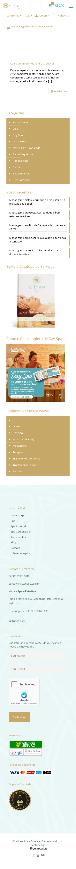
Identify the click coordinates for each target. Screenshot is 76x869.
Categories (12, 15)
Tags (27, 15)
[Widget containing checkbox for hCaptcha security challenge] (24, 691)
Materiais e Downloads (26, 148)
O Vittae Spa (18, 515)
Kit (14, 420)
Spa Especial (18, 526)
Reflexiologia (20, 160)
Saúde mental (21, 173)
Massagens (20, 445)
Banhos (17, 471)
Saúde (17, 167)
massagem (19, 141)
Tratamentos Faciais (25, 465)
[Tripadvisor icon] (42, 855)
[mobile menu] (70, 6)
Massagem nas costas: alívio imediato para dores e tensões (34, 252)
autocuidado (20, 122)
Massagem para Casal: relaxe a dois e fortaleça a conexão (37, 239)
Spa (13, 521)
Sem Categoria (21, 180)
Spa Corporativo (20, 531)
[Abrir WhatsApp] (66, 859)
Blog (15, 128)
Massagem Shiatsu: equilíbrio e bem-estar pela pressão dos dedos (37, 201)
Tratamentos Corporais (26, 458)
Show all (65, 15)
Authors (43, 15)
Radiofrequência (23, 154)
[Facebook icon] (34, 855)
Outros (17, 426)
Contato (15, 548)
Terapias (18, 452)
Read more (60, 91)
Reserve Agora (21, 553)
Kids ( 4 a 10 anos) (23, 439)
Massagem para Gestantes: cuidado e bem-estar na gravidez (35, 214)
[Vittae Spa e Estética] (11, 5)
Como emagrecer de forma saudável (32, 63)
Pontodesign (38, 845)
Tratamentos (18, 537)
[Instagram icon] (38, 855)
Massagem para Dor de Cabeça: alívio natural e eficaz (37, 227)
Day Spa (18, 135)
